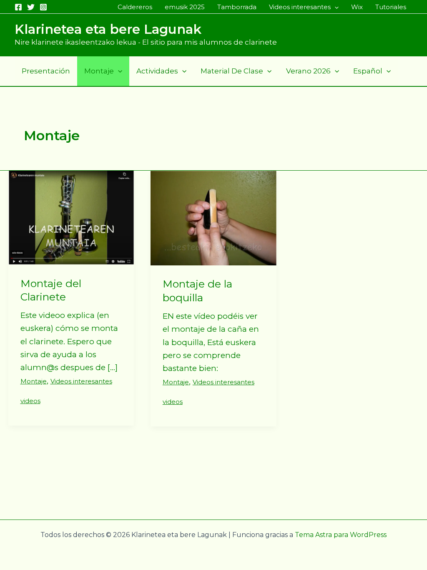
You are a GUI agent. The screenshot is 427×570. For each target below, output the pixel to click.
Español (367, 71)
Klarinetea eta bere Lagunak (108, 29)
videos (30, 401)
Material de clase (232, 71)
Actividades (157, 71)
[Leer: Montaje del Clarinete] (71, 217)
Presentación (46, 71)
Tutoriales (390, 7)
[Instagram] (43, 7)
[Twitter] (31, 7)
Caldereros (135, 7)
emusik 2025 (185, 7)
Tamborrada (236, 7)
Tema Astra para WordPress (341, 535)
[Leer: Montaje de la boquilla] (213, 217)
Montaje (99, 71)
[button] (335, 7)
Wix (357, 7)
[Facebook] (18, 7)
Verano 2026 (308, 71)
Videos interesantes (300, 7)
